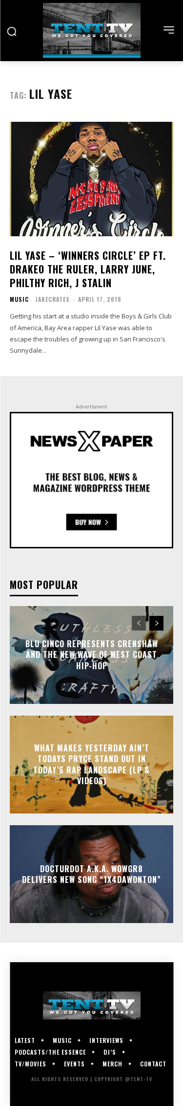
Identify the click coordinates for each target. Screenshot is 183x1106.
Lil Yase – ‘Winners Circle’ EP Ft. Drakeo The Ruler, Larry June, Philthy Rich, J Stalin (88, 269)
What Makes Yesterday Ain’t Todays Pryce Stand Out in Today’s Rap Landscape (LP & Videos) (91, 764)
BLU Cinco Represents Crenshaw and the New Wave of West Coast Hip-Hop (91, 655)
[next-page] (156, 623)
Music (19, 299)
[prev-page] (139, 623)
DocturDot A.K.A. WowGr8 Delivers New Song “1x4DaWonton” (91, 874)
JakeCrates (52, 299)
